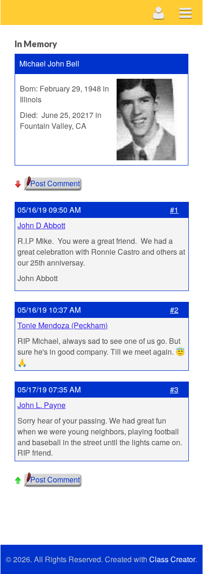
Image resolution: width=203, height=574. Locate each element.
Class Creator (172, 559)
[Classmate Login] (158, 12)
